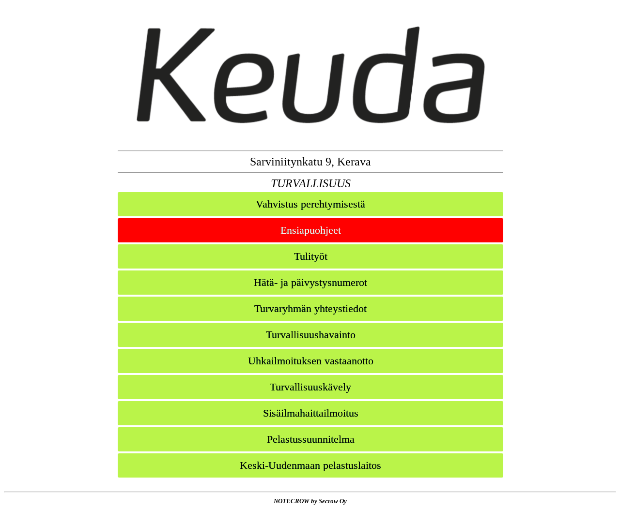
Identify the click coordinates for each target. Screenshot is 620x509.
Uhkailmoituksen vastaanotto (310, 361)
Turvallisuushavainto (311, 335)
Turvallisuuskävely (310, 387)
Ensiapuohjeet (310, 230)
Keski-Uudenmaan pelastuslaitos (310, 465)
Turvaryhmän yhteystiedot (310, 308)
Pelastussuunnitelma (311, 439)
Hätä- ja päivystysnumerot (310, 282)
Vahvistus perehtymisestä (310, 204)
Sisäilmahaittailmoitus (310, 413)
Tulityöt (310, 256)
